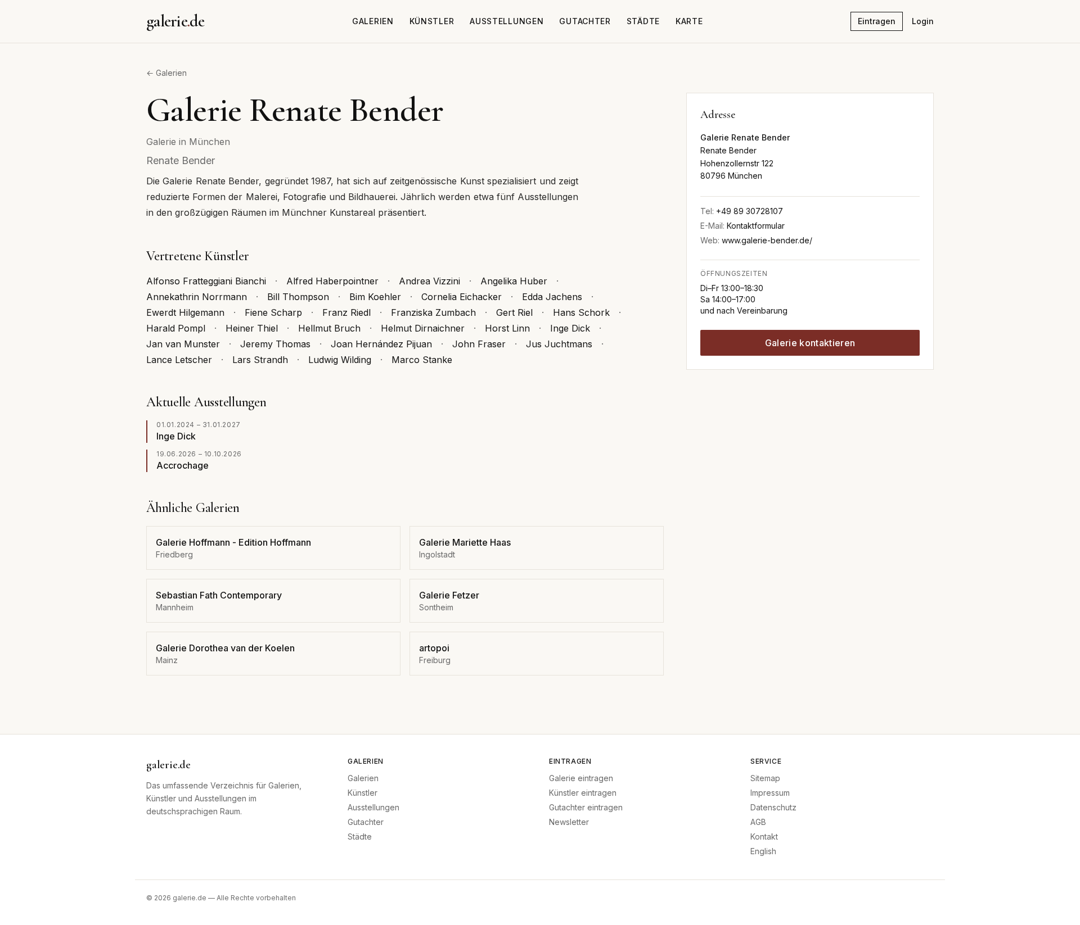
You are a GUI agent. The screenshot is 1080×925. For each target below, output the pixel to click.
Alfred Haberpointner (332, 281)
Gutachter (584, 21)
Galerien (373, 21)
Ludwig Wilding (339, 359)
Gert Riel (514, 312)
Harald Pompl (175, 328)
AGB (758, 822)
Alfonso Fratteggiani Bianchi (206, 281)
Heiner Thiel (252, 328)
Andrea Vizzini (429, 281)
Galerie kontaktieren (810, 342)
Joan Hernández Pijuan (381, 344)
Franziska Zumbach (433, 312)
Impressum (770, 792)
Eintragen (877, 21)
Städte (643, 21)
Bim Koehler (375, 296)
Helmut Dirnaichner (423, 328)
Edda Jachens (552, 296)
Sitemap (765, 778)
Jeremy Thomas (275, 344)
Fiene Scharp (273, 312)
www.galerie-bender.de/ (767, 240)
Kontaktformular (756, 225)
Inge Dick (570, 328)
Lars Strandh (260, 359)
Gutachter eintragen (586, 807)
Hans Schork (581, 312)
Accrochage (182, 465)
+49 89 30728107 (749, 211)
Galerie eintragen (581, 778)
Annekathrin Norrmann (196, 296)
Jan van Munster (183, 344)
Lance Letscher (179, 359)
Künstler (432, 21)
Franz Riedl (346, 312)
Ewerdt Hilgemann (185, 312)
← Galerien (166, 73)
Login (923, 21)
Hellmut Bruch (329, 328)
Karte (689, 21)
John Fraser (479, 344)
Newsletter (569, 822)
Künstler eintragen (582, 792)
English (763, 851)
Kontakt (764, 836)
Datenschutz (773, 807)
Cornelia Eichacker (461, 296)
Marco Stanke (422, 359)
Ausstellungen (506, 21)
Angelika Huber (513, 281)
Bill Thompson (298, 296)
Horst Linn (507, 328)
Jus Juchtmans (559, 344)
